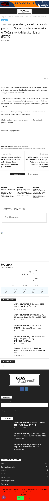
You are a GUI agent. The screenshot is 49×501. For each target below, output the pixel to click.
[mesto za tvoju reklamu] (24, 246)
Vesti (2, 464)
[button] (45, 11)
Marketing (4, 484)
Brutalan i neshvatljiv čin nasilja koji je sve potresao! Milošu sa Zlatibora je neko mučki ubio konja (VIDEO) (24, 192)
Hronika (10, 16)
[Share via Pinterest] (39, 141)
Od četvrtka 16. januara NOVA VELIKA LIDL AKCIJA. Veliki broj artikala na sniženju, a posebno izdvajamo (37, 162)
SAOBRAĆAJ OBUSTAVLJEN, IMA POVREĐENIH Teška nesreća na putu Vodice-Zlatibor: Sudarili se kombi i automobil (39, 194)
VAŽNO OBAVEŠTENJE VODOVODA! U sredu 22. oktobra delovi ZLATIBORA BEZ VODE (31, 316)
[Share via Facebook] (25, 141)
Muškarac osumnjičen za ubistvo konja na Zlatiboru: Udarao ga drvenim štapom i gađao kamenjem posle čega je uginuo (8, 193)
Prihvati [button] (20, 498)
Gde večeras (5, 477)
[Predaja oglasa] (24, 83)
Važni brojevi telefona (8, 481)
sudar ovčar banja (38, 148)
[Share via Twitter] (30, 141)
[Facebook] (22, 389)
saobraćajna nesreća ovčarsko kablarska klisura (16, 148)
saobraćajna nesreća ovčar (19, 146)
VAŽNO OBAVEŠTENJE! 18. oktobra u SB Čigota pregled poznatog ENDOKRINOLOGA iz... (29, 339)
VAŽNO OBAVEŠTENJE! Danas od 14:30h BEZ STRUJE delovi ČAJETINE (29, 305)
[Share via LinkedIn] (35, 141)
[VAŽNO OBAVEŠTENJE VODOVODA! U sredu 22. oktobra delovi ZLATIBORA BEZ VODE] (7, 318)
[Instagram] (27, 389)
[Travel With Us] (24, 4)
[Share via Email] (44, 141)
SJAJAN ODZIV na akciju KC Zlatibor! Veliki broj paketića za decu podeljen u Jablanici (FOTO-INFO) (11, 162)
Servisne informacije (8, 467)
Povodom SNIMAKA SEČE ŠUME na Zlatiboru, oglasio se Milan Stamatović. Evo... (30, 350)
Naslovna (3, 16)
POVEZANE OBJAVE (17, 174)
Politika (3, 474)
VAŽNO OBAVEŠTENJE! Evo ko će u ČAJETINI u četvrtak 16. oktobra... (27, 327)
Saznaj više (29, 498)
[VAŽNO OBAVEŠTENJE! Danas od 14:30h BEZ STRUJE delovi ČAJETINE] (7, 307)
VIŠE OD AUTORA (32, 174)
